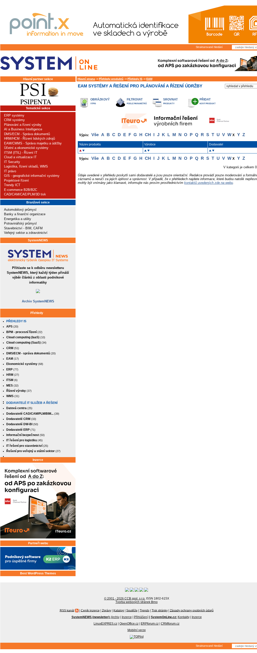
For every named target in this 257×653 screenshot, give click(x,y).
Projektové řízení (16, 180)
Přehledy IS (16, 321)
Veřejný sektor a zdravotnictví (25, 233)
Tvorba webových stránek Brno (136, 602)
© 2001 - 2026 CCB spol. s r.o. (124, 598)
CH (148, 134)
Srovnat (170, 99)
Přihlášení (141, 617)
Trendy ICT (12, 185)
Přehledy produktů (111, 78)
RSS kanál (67, 610)
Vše (95, 134)
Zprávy (106, 610)
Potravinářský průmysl (20, 223)
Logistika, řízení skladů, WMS (26, 166)
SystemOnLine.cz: (164, 617)
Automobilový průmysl (20, 209)
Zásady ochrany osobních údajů (192, 610)
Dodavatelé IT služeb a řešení (31, 403)
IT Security (12, 162)
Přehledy (36, 313)
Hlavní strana (86, 78)
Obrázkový (100, 99)
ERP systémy (14, 115)
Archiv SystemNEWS (38, 301)
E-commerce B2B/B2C (20, 190)
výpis (93, 103)
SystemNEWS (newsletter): (91, 617)
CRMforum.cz (170, 623)
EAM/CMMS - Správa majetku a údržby (33, 143)
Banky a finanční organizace (24, 214)
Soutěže (132, 610)
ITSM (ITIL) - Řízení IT (20, 152)
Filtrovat (135, 99)
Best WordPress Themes (38, 573)
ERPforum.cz (150, 623)
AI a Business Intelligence (23, 129)
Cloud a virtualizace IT (20, 157)
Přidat (205, 99)
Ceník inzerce (90, 610)
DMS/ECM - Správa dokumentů (27, 134)
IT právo (10, 171)
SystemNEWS (38, 240)
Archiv (115, 617)
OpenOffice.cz (129, 623)
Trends (144, 610)
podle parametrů (137, 103)
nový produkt (208, 103)
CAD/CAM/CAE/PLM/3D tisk (25, 194)
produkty (168, 103)
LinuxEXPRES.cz (105, 623)
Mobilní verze (136, 630)
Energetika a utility (17, 219)
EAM (149, 78)
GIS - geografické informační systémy (31, 176)
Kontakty (183, 617)
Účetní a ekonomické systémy (26, 148)
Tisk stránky (160, 610)
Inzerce (38, 460)
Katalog (118, 610)
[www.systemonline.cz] (48, 63)
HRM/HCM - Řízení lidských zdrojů (29, 138)
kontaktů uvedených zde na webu (208, 183)
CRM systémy (14, 120)
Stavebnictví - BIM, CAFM (23, 228)
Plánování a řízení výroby (22, 125)
